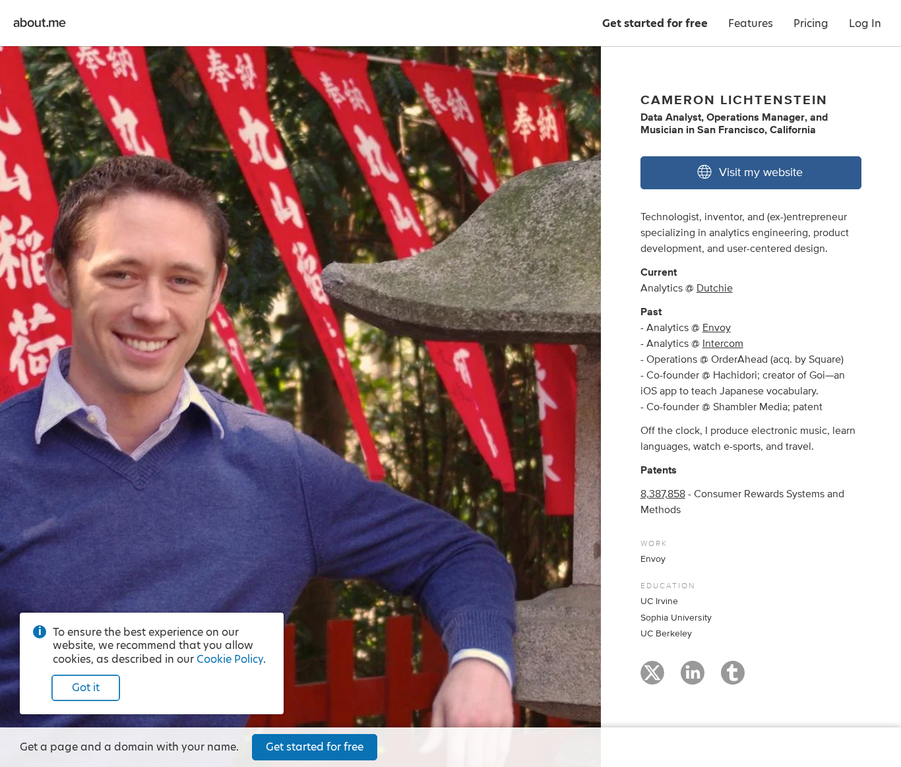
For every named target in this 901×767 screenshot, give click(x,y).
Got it (86, 687)
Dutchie (715, 288)
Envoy (716, 327)
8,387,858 (662, 494)
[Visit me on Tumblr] (733, 679)
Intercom (722, 343)
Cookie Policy (230, 659)
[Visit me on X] (652, 679)
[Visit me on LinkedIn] (692, 679)
